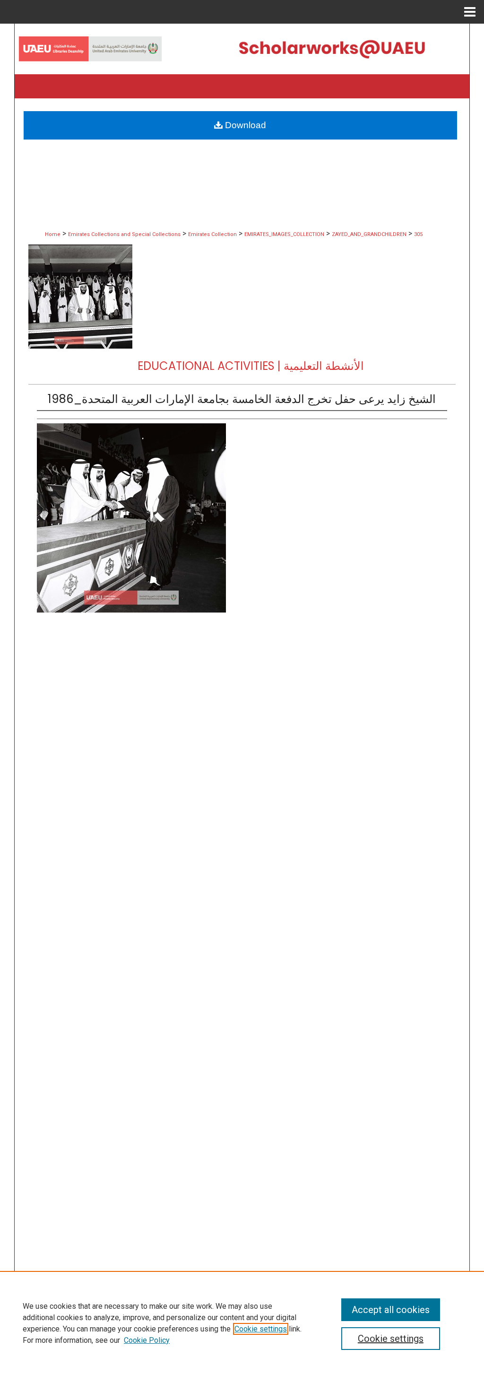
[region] (242, 1323)
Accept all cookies (391, 1309)
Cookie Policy (147, 1340)
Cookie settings (260, 1328)
